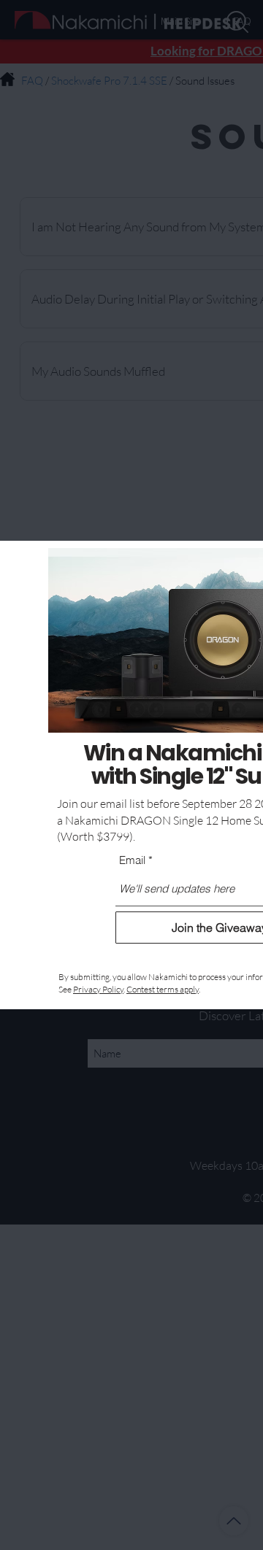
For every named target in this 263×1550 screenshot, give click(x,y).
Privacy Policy (98, 989)
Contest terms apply (162, 989)
